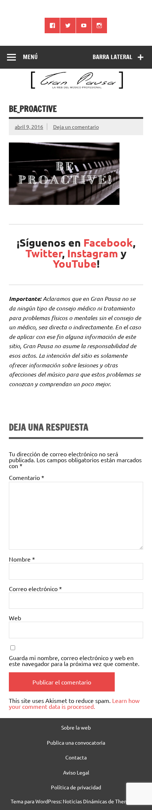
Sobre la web (76, 727)
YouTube (75, 263)
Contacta (76, 757)
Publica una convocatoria (76, 742)
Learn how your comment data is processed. (74, 703)
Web (15, 618)
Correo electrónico (35, 588)
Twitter (43, 253)
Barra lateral (112, 57)
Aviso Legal (76, 772)
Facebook (108, 242)
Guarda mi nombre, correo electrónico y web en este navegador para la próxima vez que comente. (74, 660)
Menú (30, 57)
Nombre (22, 559)
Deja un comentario (76, 126)
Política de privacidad (76, 787)
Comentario (26, 477)
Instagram (92, 253)
